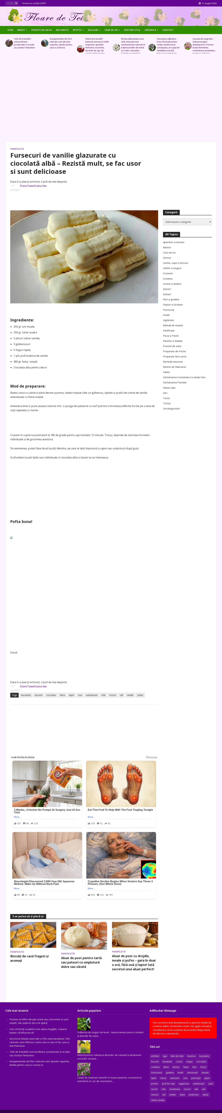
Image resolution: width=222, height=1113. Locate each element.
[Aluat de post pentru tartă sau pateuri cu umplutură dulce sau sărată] (84, 935)
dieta (166, 1067)
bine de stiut (177, 1056)
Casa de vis (111, 29)
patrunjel (196, 1078)
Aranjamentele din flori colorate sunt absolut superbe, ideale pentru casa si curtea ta (25, 43)
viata (182, 1094)
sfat (103, 695)
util (121, 695)
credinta (155, 1067)
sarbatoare (92, 695)
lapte (71, 695)
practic (154, 1083)
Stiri (10, 29)
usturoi (154, 1094)
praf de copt (168, 1083)
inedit (180, 1072)
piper (207, 1078)
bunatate (167, 1061)
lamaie (205, 1072)
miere (163, 1078)
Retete (77, 29)
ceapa (189, 1061)
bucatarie (26, 695)
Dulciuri (93, 29)
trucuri (112, 695)
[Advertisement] (111, 99)
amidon (155, 1056)
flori (194, 1067)
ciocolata (51, 695)
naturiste (174, 1078)
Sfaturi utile (132, 29)
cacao (179, 1061)
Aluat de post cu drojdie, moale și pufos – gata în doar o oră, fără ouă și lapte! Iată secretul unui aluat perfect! (134, 962)
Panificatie (17, 148)
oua (80, 695)
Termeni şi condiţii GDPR (34, 3)
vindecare (194, 1094)
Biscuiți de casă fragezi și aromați (29, 958)
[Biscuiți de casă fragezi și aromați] (33, 934)
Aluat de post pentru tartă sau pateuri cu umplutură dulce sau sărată (81, 962)
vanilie (130, 695)
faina (62, 695)
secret (154, 1089)
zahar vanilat (157, 1100)
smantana (175, 1089)
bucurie (38, 695)
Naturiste (62, 29)
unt (203, 1089)
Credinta (150, 29)
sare (210, 1083)
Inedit (21, 29)
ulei (196, 1089)
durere (176, 1067)
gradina (170, 1072)
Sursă (13, 652)
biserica (192, 1056)
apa (165, 1056)
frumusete (156, 1072)
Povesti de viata (41, 29)
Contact (168, 29)
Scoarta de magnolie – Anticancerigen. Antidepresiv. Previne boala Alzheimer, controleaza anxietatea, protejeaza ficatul (168, 46)
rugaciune (184, 1083)
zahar (140, 695)
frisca (203, 1067)
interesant (192, 1072)
